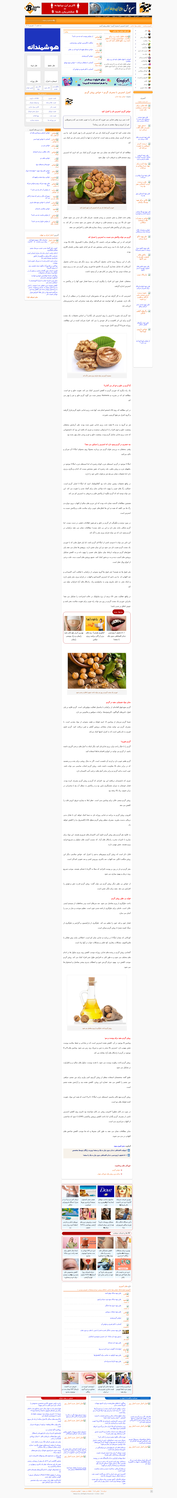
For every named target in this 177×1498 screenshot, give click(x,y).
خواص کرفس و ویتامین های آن (40, 133)
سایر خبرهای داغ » (32, 297)
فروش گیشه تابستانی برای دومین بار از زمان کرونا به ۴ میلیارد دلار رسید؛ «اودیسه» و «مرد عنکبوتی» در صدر (74, 1450)
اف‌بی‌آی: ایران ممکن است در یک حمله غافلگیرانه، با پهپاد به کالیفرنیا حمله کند (139, 1462)
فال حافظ (51, 66)
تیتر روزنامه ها (52, 120)
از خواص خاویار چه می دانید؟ (40, 221)
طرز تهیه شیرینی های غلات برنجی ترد (143, 138)
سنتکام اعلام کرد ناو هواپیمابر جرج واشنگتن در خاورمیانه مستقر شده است (110, 1448)
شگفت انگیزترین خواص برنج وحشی (81, 43)
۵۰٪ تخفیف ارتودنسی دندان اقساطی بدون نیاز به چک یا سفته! (105, 1155)
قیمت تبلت (53, 116)
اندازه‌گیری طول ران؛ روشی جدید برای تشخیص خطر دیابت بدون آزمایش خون (45, 1481)
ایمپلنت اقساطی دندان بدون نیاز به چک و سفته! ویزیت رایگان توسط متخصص (99, 1150)
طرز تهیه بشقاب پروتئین (113, 1312)
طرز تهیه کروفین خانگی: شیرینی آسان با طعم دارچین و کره (143, 157)
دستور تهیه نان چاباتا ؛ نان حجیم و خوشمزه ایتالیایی (104, 1336)
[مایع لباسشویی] (97, 81)
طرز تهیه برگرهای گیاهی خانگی (143, 323)
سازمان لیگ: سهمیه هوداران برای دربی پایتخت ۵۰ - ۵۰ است (37, 241)
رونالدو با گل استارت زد (53, 1430)
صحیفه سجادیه (34, 120)
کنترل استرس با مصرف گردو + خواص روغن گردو (108, 92)
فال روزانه (34, 81)
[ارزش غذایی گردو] (97, 185)
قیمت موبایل (52, 111)
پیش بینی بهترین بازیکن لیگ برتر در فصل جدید (46, 1442)
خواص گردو (116, 1170)
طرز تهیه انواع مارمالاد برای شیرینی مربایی (143, 287)
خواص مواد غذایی (135, 26)
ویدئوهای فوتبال (34, 102)
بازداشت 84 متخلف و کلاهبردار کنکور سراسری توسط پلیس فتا (45, 257)
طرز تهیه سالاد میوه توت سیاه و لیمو (109, 1299)
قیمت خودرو (52, 98)
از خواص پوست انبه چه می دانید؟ (82, 36)
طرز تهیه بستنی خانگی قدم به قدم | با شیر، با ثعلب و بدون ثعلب (100, 1330)
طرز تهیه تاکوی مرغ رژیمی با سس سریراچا (143, 249)
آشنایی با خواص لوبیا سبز (41, 139)
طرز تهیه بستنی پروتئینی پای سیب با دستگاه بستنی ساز (143, 119)
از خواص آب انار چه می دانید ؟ (40, 190)
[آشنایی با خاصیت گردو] (97, 670)
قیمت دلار (53, 107)
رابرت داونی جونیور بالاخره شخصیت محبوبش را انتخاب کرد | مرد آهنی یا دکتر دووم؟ (45, 1404)
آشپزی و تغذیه (147, 26)
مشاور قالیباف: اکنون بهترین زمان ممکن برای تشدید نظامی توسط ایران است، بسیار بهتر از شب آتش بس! (108, 1481)
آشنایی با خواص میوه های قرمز (40, 202)
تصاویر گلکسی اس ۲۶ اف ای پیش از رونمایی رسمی (44, 1461)
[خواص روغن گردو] (97, 353)
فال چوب (47, 88)
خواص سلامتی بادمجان (42, 209)
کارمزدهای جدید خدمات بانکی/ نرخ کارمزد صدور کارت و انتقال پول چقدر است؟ (110, 1433)
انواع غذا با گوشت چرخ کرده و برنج (110, 1349)
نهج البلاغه (36, 116)
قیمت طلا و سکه (51, 102)
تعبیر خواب (29, 88)
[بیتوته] (32, 13)
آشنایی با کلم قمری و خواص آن (83, 69)
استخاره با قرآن (51, 81)
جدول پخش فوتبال (33, 111)
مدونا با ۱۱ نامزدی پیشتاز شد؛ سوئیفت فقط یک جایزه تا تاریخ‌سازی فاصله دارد (46, 1415)
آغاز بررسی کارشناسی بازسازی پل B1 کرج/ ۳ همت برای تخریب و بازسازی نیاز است (108, 1422)
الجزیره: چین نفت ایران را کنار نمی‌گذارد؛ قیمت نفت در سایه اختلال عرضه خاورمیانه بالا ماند (108, 1475)
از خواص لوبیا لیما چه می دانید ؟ (143, 342)
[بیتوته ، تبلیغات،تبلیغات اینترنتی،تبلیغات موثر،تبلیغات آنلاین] (65, 8)
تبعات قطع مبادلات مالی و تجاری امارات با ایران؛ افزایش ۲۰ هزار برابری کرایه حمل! (109, 1417)
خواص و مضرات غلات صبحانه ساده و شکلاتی (143, 231)
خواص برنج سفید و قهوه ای (41, 177)
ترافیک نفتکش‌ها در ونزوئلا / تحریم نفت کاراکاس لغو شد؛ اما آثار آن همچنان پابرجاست (140, 1441)
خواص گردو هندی (87, 56)
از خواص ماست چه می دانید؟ (40, 215)
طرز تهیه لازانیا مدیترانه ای (112, 1361)
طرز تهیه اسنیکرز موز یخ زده (143, 194)
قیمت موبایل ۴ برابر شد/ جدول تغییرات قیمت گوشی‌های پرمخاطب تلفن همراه (110, 1454)
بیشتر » (66, 32)
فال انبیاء (34, 66)
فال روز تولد (38, 88)
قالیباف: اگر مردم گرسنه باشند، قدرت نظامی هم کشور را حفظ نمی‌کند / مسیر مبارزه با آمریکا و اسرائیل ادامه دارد (140, 1419)
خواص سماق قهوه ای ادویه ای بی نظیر (80, 49)
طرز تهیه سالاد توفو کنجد (113, 1293)
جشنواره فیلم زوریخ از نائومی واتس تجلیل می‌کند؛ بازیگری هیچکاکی (74, 1433)
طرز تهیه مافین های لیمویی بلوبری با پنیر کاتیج (142, 268)
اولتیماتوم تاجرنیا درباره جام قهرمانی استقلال (46, 1433)
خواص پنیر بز (45, 145)
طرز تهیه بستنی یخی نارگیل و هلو (143, 305)
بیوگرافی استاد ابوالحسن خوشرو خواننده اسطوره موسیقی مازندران (44, 277)
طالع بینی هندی (55, 88)
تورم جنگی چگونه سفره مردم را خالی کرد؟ (111, 1437)
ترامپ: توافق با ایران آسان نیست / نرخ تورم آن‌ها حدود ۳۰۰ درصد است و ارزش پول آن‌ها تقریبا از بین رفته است (109, 1410)
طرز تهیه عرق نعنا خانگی (113, 1305)
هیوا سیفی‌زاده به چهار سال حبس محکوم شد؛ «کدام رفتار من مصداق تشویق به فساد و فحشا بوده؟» (44, 1409)
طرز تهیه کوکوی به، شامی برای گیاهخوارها (107, 1355)
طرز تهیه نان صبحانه (114, 1343)
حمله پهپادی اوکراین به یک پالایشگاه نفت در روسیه (109, 1458)
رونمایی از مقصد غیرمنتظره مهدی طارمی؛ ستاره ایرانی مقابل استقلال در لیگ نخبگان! (45, 1446)
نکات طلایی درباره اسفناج (41, 152)
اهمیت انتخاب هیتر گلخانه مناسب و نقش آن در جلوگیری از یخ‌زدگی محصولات (42, 272)
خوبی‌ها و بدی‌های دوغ (43, 164)
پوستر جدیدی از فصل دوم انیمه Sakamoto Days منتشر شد (76, 1468)
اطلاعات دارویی (34, 98)
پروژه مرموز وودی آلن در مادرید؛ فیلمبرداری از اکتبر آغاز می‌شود (75, 1415)
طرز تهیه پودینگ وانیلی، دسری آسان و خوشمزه (143, 212)
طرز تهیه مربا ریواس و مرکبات (143, 176)
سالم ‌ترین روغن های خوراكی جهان (109, 1174)
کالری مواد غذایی (34, 107)
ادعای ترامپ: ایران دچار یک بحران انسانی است (42, 253)
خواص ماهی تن (45, 158)
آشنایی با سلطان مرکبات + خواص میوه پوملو (78, 62)
